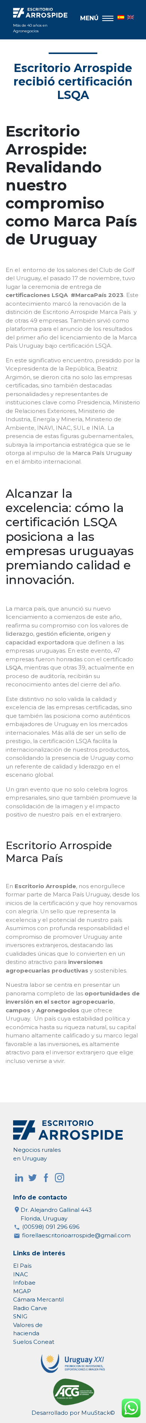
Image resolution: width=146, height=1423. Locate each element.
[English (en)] (128, 16)
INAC (20, 1274)
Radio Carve (30, 1308)
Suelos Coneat (33, 1341)
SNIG (20, 1316)
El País (22, 1265)
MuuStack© (98, 1412)
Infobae (24, 1282)
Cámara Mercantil (38, 1299)
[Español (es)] (118, 16)
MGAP (22, 1291)
